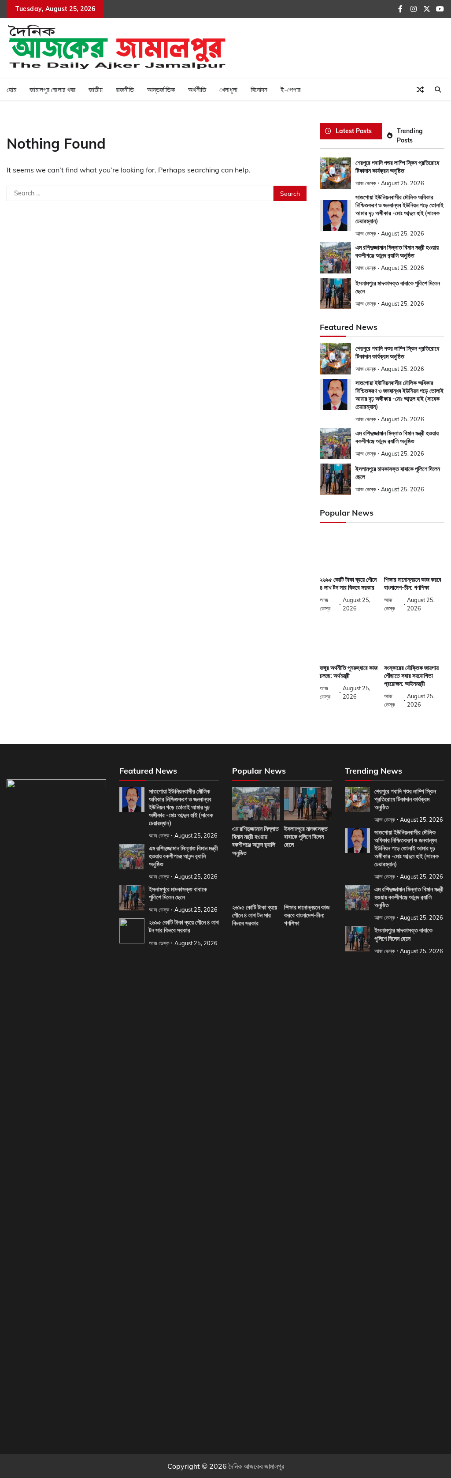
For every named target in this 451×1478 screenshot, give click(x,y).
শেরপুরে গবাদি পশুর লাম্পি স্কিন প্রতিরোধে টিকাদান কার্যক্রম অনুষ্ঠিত (397, 352)
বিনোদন (259, 89)
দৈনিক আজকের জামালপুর (256, 1466)
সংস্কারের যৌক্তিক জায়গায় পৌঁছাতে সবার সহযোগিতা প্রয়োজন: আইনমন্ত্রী (411, 675)
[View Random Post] (420, 89)
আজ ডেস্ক (365, 183)
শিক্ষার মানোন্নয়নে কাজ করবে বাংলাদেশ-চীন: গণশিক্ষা (412, 583)
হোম (11, 89)
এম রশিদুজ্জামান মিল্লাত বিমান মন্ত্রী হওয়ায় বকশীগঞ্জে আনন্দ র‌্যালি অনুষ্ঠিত (397, 437)
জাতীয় (96, 89)
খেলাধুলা (228, 89)
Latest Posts (354, 131)
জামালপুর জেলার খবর (52, 89)
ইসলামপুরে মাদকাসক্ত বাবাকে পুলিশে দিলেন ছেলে (178, 893)
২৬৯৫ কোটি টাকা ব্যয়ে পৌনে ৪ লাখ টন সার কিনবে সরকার (348, 583)
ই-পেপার (290, 89)
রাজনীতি (125, 89)
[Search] (437, 89)
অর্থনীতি (197, 89)
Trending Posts (410, 135)
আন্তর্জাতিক (161, 89)
